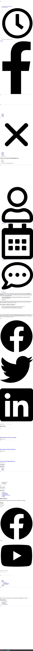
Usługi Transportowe (6, 583)
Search (1, 424)
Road (2, 469)
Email (1, 502)
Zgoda (8, 650)
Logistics (3, 161)
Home (2, 580)
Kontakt (3, 116)
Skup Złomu (5, 582)
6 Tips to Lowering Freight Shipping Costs (7, 461)
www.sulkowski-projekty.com (7, 573)
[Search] (10, 424)
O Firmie (3, 152)
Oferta (2, 114)
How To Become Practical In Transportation (8, 449)
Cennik (3, 115)
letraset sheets (7, 295)
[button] (16, 134)
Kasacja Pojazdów (5, 584)
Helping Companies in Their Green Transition (8, 437)
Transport (3, 468)
